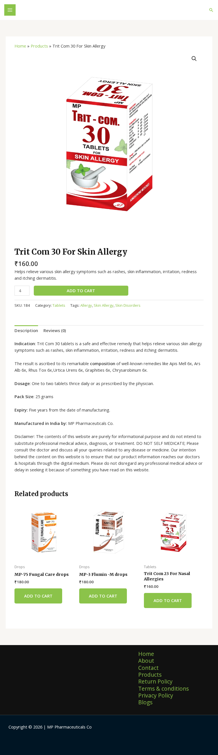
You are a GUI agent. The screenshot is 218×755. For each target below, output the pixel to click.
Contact (148, 668)
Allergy (86, 305)
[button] (211, 10)
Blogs (145, 702)
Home (20, 46)
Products (39, 46)
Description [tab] (26, 330)
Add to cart (81, 290)
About (146, 660)
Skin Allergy (104, 305)
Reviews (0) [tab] (54, 330)
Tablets (59, 305)
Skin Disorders (128, 305)
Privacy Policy (155, 695)
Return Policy (155, 681)
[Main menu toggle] (10, 10)
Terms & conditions (163, 688)
